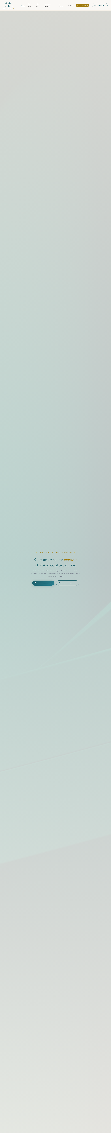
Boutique (70, 5)
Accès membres (82, 5)
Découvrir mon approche (67, 583)
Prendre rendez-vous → (43, 583)
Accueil (23, 5)
